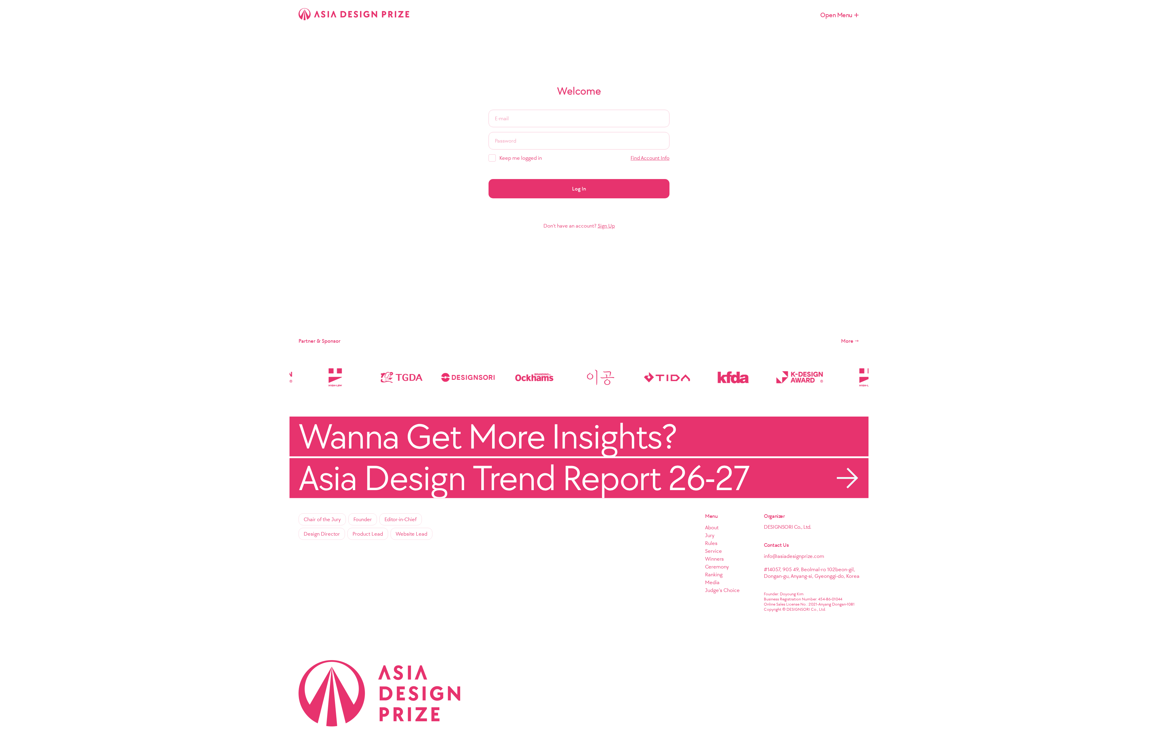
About (712, 527)
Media (712, 582)
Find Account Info (650, 158)
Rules (711, 543)
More (847, 341)
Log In (579, 188)
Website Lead (411, 533)
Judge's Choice (722, 590)
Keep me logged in (520, 158)
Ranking (714, 574)
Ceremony (717, 566)
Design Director (322, 533)
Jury (709, 535)
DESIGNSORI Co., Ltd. (787, 527)
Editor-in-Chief (400, 519)
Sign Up (606, 225)
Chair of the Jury (322, 519)
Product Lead (368, 533)
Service (713, 551)
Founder (362, 519)
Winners (714, 559)
